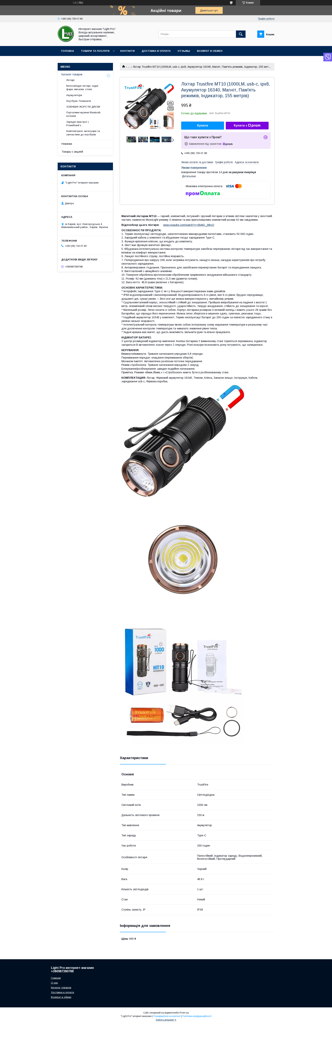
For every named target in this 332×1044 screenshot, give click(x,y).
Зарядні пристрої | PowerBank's (77, 123)
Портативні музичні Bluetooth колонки (83, 114)
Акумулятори (74, 95)
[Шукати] (241, 34)
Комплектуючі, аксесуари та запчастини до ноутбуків (83, 133)
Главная (56, 978)
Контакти (127, 50)
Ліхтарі (70, 80)
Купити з (240, 125)
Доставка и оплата (156, 50)
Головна (67, 50)
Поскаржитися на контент (167, 1016)
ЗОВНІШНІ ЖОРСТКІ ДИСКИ (83, 106)
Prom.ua (184, 1012)
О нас (54, 982)
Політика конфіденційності (197, 1016)
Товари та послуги (95, 50)
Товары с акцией (72, 151)
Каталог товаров (71, 74)
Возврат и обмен (209, 50)
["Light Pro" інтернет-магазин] (66, 41)
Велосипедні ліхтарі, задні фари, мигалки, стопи (82, 87)
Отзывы (184, 50)
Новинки (66, 143)
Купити (202, 125)
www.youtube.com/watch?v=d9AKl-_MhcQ (188, 224)
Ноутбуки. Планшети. (78, 101)
